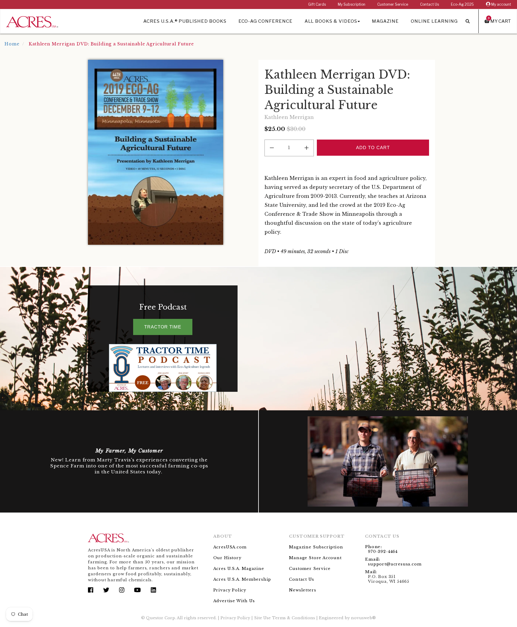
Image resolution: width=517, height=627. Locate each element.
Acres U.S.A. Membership (242, 579)
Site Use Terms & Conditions (284, 617)
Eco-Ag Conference (265, 21)
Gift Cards (317, 4)
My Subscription (351, 4)
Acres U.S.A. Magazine (238, 568)
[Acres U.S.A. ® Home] (32, 20)
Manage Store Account (315, 557)
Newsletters (302, 590)
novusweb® (363, 617)
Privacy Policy (229, 590)
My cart (499, 21)
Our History (227, 557)
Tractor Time (162, 326)
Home (11, 44)
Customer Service (392, 4)
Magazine (385, 21)
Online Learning (434, 21)
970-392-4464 (383, 551)
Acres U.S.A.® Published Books (184, 21)
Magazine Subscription (316, 547)
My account (500, 4)
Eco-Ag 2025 (462, 4)
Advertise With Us (234, 600)
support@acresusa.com (394, 564)
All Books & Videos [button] (331, 21)
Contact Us (429, 4)
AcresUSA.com (230, 547)
